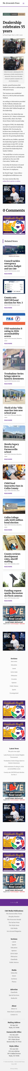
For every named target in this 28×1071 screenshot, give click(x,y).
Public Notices (14, 686)
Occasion (14, 679)
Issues (14, 976)
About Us (14, 1009)
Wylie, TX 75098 (14, 1027)
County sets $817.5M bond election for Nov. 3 (13, 300)
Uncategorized (14, 693)
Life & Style (14, 672)
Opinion (14, 682)
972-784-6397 (14, 1035)
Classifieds (14, 959)
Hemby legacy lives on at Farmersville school (11, 448)
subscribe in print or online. (12, 181)
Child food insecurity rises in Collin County (13, 486)
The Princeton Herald (14, 919)
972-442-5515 (14, 1049)
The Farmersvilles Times (14, 914)
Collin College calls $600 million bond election (13, 520)
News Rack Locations (14, 1012)
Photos (14, 982)
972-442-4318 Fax (14, 1051)
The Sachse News (14, 922)
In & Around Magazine (14, 931)
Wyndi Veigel (7, 35)
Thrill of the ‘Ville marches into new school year (13, 410)
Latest (21, 35)
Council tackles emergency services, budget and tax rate (12, 265)
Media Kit (14, 998)
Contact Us (14, 1014)
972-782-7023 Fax (14, 1037)
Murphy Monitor (14, 916)
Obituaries (14, 675)
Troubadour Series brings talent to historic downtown (14, 376)
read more (8, 274)
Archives (14, 979)
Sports (14, 689)
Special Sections (14, 995)
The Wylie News (14, 925)
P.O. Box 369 (14, 1025)
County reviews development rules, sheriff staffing (12, 558)
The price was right (14, 751)
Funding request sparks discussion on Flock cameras (13, 593)
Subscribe (14, 973)
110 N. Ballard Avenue (14, 1053)
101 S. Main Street (14, 1039)
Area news (14, 271)
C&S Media (14, 928)
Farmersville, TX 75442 (14, 1042)
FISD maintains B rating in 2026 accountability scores (13, 332)
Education (19, 338)
